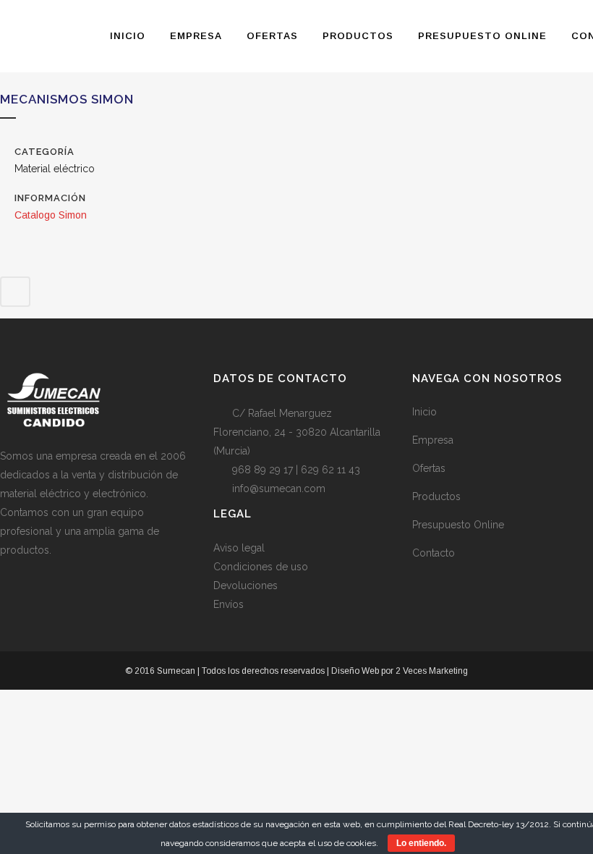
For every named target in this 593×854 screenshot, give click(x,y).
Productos (436, 496)
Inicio (424, 412)
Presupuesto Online (458, 524)
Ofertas (428, 468)
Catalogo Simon (50, 215)
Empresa (432, 440)
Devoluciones (245, 585)
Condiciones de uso (260, 566)
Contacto (433, 553)
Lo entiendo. (421, 843)
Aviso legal (239, 548)
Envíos (228, 604)
